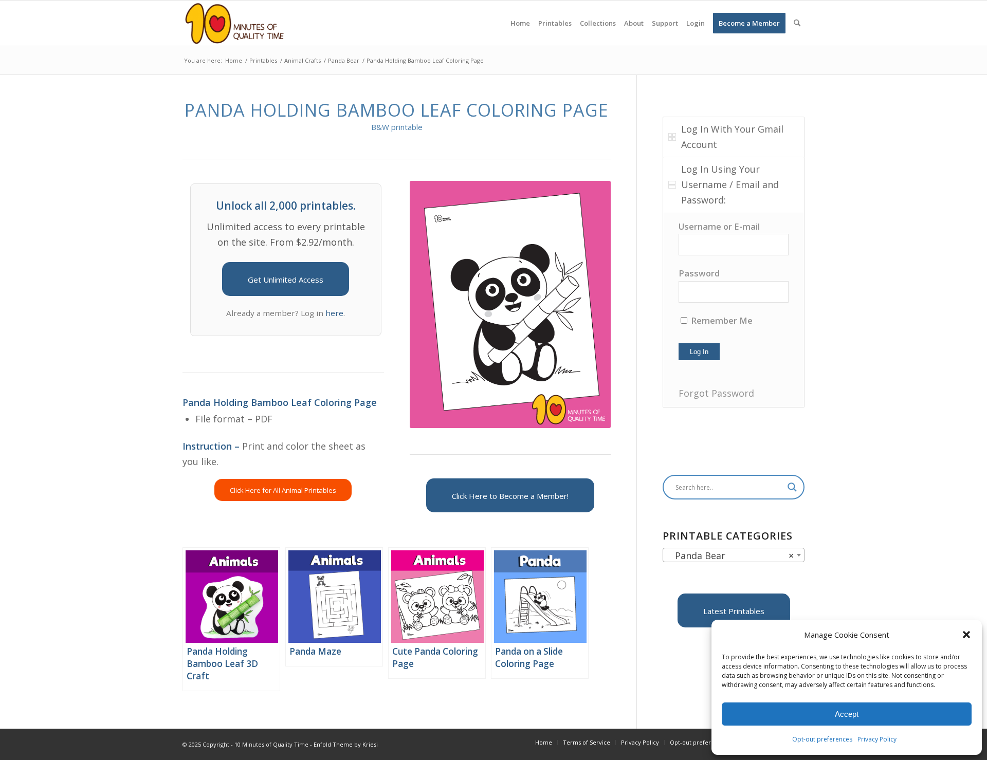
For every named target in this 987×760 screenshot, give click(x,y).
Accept (846, 714)
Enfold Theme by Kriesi (346, 744)
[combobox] (734, 555)
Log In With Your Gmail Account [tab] (732, 137)
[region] (734, 310)
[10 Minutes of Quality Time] (234, 23)
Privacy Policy (877, 739)
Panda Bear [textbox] (730, 555)
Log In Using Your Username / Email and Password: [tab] (730, 184)
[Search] (797, 23)
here (334, 313)
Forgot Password (716, 393)
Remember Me (721, 320)
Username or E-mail (719, 226)
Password (699, 273)
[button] (966, 634)
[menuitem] (520, 23)
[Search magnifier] (792, 487)
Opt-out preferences (822, 739)
